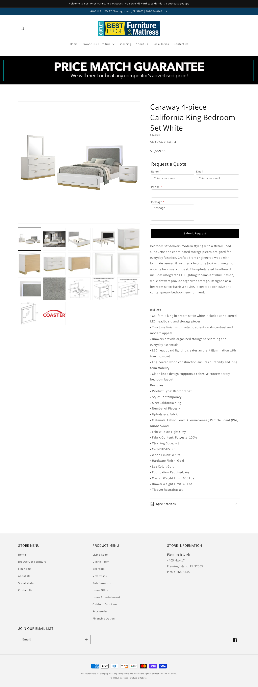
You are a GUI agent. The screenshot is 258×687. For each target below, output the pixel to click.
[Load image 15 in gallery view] (128, 288)
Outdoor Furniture (105, 604)
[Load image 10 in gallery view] (128, 264)
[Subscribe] (86, 639)
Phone (156, 187)
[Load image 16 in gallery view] (29, 313)
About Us (24, 576)
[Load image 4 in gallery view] (104, 239)
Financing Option (104, 618)
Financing (24, 569)
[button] (22, 28)
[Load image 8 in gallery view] (79, 264)
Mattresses (100, 576)
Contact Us (25, 590)
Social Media (26, 583)
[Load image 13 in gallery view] (79, 288)
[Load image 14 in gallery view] (104, 288)
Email (201, 171)
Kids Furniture (102, 583)
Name (156, 171)
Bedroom (99, 569)
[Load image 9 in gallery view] (104, 264)
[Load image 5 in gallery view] (128, 239)
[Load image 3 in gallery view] (79, 239)
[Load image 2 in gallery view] (54, 239)
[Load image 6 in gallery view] (29, 264)
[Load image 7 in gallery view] (54, 264)
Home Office (100, 590)
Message (157, 202)
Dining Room (101, 561)
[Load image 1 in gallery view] (29, 239)
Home (22, 554)
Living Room (101, 554)
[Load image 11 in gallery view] (29, 288)
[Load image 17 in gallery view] (54, 313)
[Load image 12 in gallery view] (54, 288)
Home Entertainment (106, 597)
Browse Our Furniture (32, 561)
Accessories (100, 611)
